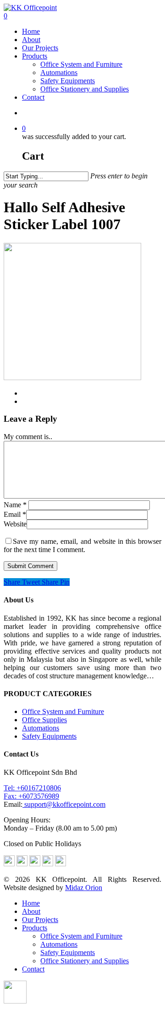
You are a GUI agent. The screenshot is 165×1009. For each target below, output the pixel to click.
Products (34, 56)
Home (31, 31)
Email (15, 514)
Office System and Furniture (81, 64)
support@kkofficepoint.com (63, 804)
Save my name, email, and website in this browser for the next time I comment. (82, 545)
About (31, 39)
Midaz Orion (83, 887)
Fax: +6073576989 (31, 796)
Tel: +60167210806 (32, 788)
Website (15, 524)
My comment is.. (28, 436)
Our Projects (40, 48)
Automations (58, 72)
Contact (33, 97)
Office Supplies (44, 720)
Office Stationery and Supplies (84, 89)
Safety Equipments (67, 81)
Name (15, 505)
